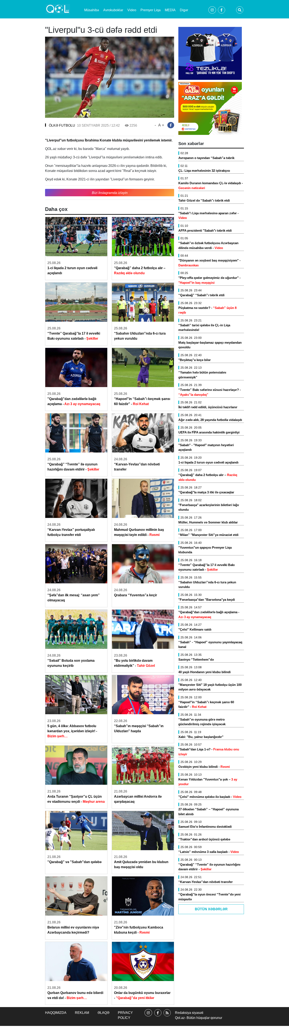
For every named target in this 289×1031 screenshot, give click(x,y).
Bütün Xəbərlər (211, 909)
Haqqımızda (55, 1012)
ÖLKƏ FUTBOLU (62, 125)
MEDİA (170, 10)
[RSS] (167, 1016)
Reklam (82, 1012)
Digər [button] (184, 10)
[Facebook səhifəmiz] (157, 1016)
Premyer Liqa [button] (150, 10)
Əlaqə (103, 1012)
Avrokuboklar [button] (113, 10)
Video (131, 10)
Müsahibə (91, 10)
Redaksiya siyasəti (189, 1012)
